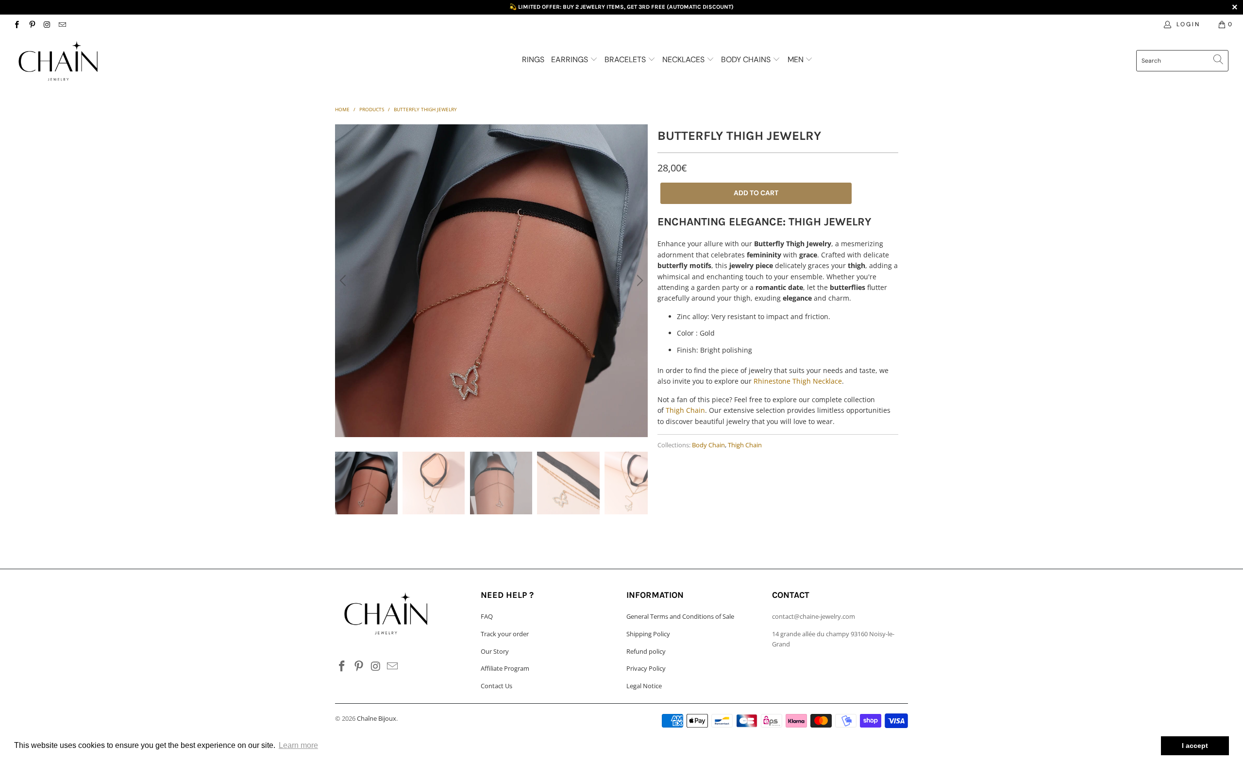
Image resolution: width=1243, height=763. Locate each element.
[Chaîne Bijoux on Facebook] (16, 24)
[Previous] (344, 280)
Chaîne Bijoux (376, 718)
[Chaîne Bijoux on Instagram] (47, 24)
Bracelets (626, 59)
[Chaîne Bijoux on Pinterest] (31, 24)
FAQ (487, 616)
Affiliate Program (505, 668)
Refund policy (646, 651)
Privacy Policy (646, 668)
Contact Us (496, 685)
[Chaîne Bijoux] (104, 61)
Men (797, 59)
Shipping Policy (648, 633)
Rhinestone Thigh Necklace (798, 381)
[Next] (638, 280)
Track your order (505, 633)
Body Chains (747, 59)
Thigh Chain (685, 410)
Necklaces (684, 59)
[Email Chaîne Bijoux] (62, 24)
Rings (533, 59)
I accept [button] (1195, 745)
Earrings (570, 59)
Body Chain (708, 445)
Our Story (495, 651)
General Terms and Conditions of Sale (680, 616)
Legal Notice (644, 685)
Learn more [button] (298, 745)
